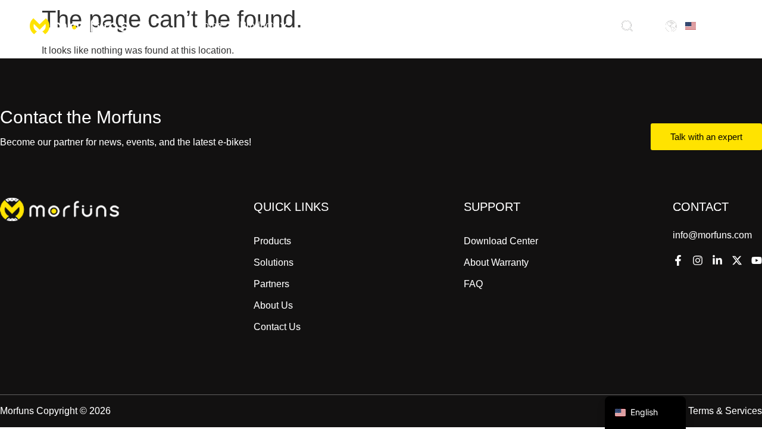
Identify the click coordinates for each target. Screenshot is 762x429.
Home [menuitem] (209, 25)
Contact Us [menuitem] (530, 25)
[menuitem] (264, 25)
